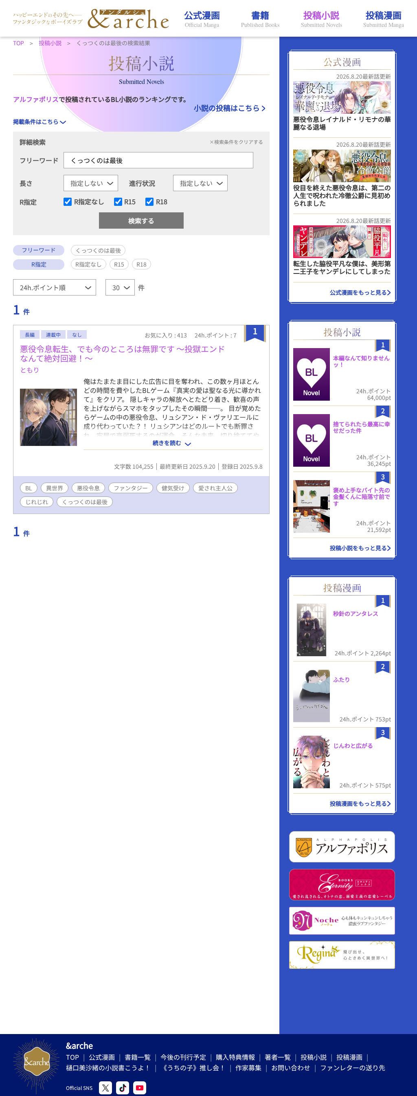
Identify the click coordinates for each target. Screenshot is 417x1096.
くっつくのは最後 (85, 502)
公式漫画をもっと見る (358, 292)
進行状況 (142, 183)
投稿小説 (314, 1057)
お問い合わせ (290, 1067)
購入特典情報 (235, 1057)
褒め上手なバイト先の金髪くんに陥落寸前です (361, 497)
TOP (72, 1057)
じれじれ (36, 502)
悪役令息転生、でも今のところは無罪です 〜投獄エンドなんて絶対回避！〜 (122, 353)
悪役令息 (88, 488)
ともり (30, 370)
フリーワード (39, 160)
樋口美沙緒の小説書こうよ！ (108, 1067)
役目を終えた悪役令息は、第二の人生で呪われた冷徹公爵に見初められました (342, 195)
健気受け (173, 488)
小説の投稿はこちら (227, 107)
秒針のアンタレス (355, 613)
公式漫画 (102, 1057)
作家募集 (248, 1067)
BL (28, 488)
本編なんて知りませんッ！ (361, 361)
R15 (130, 202)
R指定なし (89, 202)
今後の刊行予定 (183, 1057)
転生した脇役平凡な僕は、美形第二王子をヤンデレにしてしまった (342, 267)
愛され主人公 (215, 488)
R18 (161, 202)
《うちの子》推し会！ (193, 1067)
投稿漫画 (349, 1057)
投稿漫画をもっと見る (358, 803)
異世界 (54, 488)
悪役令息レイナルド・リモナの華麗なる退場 (342, 123)
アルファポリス (36, 99)
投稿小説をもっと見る (358, 548)
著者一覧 (278, 1057)
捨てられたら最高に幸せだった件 (361, 427)
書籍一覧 (138, 1057)
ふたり (341, 679)
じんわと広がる (353, 745)
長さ (26, 183)
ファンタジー (131, 488)
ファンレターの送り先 (352, 1067)
